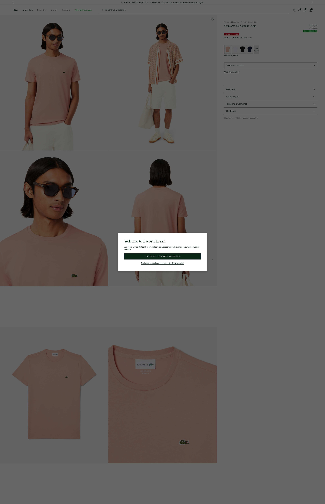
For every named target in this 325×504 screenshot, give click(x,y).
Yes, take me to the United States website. (162, 256)
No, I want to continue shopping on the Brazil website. (162, 263)
